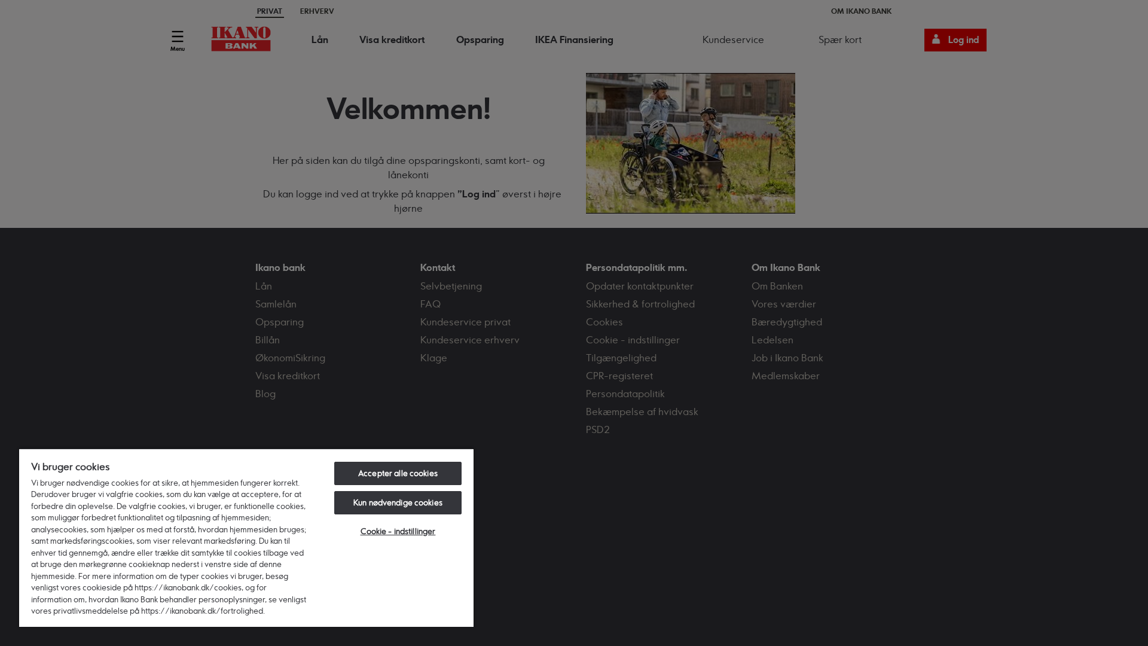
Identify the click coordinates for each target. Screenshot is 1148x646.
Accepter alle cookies (398, 473)
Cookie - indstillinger (398, 531)
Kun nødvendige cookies (397, 502)
